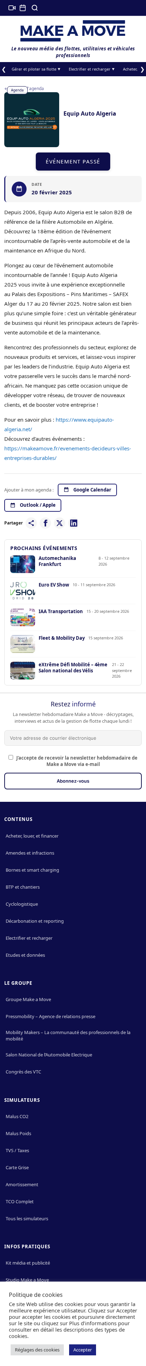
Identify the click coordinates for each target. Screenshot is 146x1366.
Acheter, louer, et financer (32, 836)
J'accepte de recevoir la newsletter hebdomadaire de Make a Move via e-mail (76, 761)
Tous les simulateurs (27, 1218)
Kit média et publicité (28, 1263)
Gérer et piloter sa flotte (34, 69)
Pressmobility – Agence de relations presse (50, 1016)
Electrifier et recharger (90, 69)
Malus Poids (18, 1133)
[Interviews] (12, 7)
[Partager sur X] (59, 523)
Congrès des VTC (23, 1071)
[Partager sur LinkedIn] (73, 523)
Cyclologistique (22, 904)
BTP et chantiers (23, 887)
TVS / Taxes (17, 1150)
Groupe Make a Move (28, 999)
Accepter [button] (82, 1349)
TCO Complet (20, 1201)
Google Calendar (92, 490)
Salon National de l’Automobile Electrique (49, 1054)
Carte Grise (17, 1167)
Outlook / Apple (38, 505)
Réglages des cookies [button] (37, 1349)
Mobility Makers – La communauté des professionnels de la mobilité (68, 1035)
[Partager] (31, 523)
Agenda (17, 90)
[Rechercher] (35, 8)
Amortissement (22, 1184)
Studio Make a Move (27, 1280)
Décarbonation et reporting (35, 921)
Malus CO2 (17, 1116)
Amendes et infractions (30, 853)
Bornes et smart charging (32, 870)
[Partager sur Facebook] (45, 523)
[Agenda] (22, 7)
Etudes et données (25, 955)
